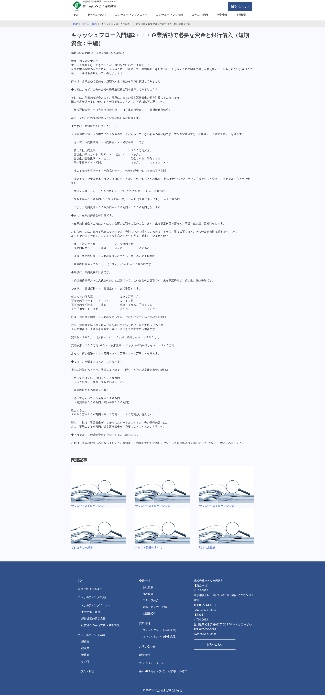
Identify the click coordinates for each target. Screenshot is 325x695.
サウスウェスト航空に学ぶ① (88, 505)
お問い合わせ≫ (240, 6)
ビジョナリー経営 (82, 547)
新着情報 (144, 654)
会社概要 (148, 587)
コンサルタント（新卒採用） (160, 630)
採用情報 (241, 14)
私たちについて (97, 14)
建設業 (85, 648)
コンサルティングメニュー (131, 14)
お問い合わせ (147, 646)
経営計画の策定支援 (93, 618)
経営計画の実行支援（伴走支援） (101, 625)
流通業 (85, 654)
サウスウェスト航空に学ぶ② (152, 505)
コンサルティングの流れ (93, 597)
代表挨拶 (148, 593)
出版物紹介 (149, 613)
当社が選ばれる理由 (90, 589)
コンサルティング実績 (169, 14)
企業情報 (221, 14)
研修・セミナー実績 (155, 606)
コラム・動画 (200, 14)
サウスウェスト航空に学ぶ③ (216, 505)
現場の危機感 (207, 547)
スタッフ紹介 (151, 600)
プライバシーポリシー (152, 663)
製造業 (85, 641)
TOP (76, 14)
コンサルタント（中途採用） (160, 636)
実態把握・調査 (90, 612)
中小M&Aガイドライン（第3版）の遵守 (163, 671)
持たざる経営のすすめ (148, 547)
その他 (85, 661)
